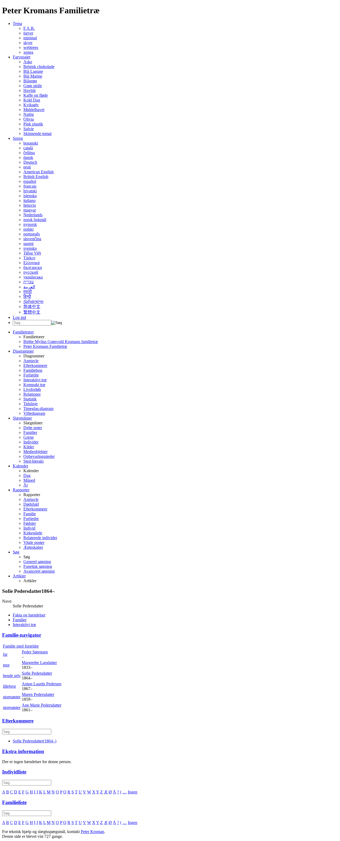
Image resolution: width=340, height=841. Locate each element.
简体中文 (31, 306)
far (5, 654)
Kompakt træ (34, 384)
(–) (34, 741)
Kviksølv (31, 105)
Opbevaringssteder (39, 456)
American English (38, 172)
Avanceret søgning (39, 571)
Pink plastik (33, 124)
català (28, 148)
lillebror (9, 686)
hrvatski (30, 191)
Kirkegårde (32, 533)
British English (35, 176)
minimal (30, 38)
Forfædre (31, 375)
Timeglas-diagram (38, 408)
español (29, 181)
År (25, 485)
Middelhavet (33, 109)
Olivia (28, 119)
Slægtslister (22, 418)
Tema (17, 23)
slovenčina (32, 238)
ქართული (33, 301)
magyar (29, 210)
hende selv (12, 675)
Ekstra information (23, 751)
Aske (27, 62)
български (32, 267)
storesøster (11, 697)
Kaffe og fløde (35, 95)
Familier (30, 432)
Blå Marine (32, 76)
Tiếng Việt (32, 253)
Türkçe (29, 258)
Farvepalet (21, 57)
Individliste (14, 772)
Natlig (28, 114)
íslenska (30, 195)
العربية (29, 287)
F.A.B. (29, 28)
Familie (29, 514)
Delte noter (32, 427)
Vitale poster (33, 542)
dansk (28, 157)
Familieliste (14, 802)
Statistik (30, 399)
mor (6, 665)
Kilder (28, 447)
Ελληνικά (31, 262)
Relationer (32, 394)
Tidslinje (30, 404)
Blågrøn (30, 81)
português (31, 234)
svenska (30, 248)
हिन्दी (27, 296)
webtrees (30, 47)
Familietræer (23, 332)
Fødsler (29, 523)
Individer (31, 442)
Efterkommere (35, 365)
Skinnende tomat (37, 133)
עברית (28, 282)
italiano (29, 200)
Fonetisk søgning (37, 566)
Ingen (132, 792)
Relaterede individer (40, 537)
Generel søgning (37, 561)
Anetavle (31, 360)
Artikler (19, 576)
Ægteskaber (33, 547)
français (29, 186)
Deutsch (30, 162)
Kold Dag (31, 100)
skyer (27, 42)
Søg (16, 552)
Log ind (19, 317)
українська (33, 277)
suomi (28, 243)
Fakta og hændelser (29, 615)
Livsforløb (32, 389)
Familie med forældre (21, 646)
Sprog (18, 138)
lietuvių (29, 205)
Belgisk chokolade (38, 66)
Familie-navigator (21, 635)
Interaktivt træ (35, 380)
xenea (28, 52)
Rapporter (21, 490)
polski (28, 229)
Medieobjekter (35, 451)
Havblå (29, 90)
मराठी (27, 291)
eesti (27, 167)
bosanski (30, 143)
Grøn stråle (32, 85)
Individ (29, 528)
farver (28, 33)
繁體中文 (31, 312)
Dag (27, 475)
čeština (29, 152)
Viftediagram (34, 413)
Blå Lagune (33, 71)
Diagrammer (23, 351)
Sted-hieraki (33, 461)
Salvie (28, 128)
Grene (28, 437)
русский (30, 272)
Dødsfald (31, 504)
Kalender (20, 466)
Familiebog (32, 370)
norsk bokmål (34, 219)
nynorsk (30, 224)
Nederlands (32, 215)
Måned (29, 480)
